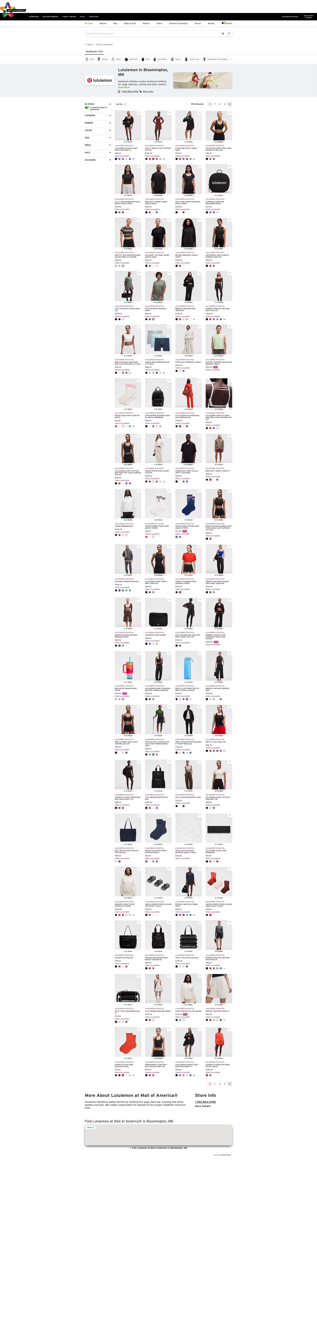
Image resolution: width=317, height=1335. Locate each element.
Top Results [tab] (94, 51)
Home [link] (159, 23)
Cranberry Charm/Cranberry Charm (217, 751)
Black (116, 159)
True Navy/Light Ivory (210, 1075)
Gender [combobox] (89, 123)
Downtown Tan (184, 319)
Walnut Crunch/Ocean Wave (187, 966)
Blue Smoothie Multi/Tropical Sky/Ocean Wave (116, 699)
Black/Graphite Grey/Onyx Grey (116, 319)
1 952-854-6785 (129, 91)
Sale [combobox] (87, 152)
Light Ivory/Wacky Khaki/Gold (150, 426)
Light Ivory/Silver (123, 966)
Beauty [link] (146, 23)
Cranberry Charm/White (146, 537)
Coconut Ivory (180, 371)
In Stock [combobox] (89, 104)
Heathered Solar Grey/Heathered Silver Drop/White (150, 373)
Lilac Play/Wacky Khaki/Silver (153, 426)
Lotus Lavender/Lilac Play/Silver (157, 808)
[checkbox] (90, 59)
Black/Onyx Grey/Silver (146, 968)
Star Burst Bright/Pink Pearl (184, 966)
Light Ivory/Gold (184, 426)
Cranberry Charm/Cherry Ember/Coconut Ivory (150, 915)
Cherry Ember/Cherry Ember (210, 751)
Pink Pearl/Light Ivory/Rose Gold (217, 212)
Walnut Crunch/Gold (187, 426)
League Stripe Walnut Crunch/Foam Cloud (123, 266)
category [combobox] (90, 115)
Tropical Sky (184, 371)
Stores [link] (198, 23)
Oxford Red (210, 159)
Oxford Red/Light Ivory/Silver (214, 212)
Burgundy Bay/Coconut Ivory (116, 426)
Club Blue (184, 159)
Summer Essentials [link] (178, 23)
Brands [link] (211, 23)
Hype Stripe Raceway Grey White (187, 319)
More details (203, 1106)
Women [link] (103, 23)
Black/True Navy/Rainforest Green (146, 373)
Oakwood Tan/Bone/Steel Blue (160, 373)
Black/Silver (177, 426)
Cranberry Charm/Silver (180, 426)
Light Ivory (153, 212)
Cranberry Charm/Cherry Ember (180, 266)
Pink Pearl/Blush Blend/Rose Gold (153, 644)
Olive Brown (157, 481)
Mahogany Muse (184, 212)
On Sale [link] (89, 23)
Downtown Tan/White (123, 535)
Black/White (177, 966)
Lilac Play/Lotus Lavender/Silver (210, 212)
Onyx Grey (119, 590)
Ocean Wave (123, 159)
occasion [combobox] (90, 160)
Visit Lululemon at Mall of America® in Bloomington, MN (159, 1148)
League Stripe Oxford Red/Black (119, 266)
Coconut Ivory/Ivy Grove (126, 426)
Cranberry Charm (153, 159)
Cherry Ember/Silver (119, 966)
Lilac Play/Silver (126, 966)
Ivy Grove (190, 159)
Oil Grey (187, 753)
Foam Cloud (150, 537)
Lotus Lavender (184, 481)
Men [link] (115, 23)
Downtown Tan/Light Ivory (180, 966)
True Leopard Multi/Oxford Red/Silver (157, 644)
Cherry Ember (150, 159)
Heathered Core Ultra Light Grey (130, 915)
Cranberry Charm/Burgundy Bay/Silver (150, 968)
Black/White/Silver (207, 212)
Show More (124, 87)
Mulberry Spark (217, 319)
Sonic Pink (160, 159)
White (160, 212)
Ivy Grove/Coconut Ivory (130, 426)
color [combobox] (88, 130)
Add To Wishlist (139, 112)
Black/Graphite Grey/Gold (146, 426)
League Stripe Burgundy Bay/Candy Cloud (116, 266)
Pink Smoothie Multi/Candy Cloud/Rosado (119, 699)
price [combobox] (88, 145)
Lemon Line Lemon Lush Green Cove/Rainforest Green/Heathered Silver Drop (153, 373)
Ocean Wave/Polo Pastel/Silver (150, 644)
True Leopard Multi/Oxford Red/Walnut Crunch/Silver (160, 426)
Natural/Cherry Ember (116, 861)
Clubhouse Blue (214, 319)
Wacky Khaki (126, 590)
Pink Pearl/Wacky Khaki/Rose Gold (157, 426)
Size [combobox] (87, 138)
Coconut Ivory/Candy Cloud (123, 426)
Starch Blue (187, 481)
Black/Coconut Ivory (119, 1075)
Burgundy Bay (180, 319)
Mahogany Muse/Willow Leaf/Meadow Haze (157, 373)
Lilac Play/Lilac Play (221, 751)
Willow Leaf (153, 319)
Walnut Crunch (123, 212)
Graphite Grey (184, 753)
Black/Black (207, 751)
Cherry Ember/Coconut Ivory (123, 1075)
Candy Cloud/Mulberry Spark (119, 426)
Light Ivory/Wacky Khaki (184, 266)
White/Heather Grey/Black (157, 915)
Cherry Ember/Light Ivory (207, 1075)
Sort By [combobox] (119, 104)
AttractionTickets (308, 17)
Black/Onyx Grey (119, 319)
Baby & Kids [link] (130, 23)
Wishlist (228, 23)
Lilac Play (119, 159)
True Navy (130, 159)
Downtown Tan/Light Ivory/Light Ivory (123, 319)
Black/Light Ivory (177, 266)
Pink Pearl (126, 159)
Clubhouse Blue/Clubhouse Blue (214, 751)
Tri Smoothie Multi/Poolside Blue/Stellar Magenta (123, 699)
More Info (148, 91)
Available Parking (290, 17)
